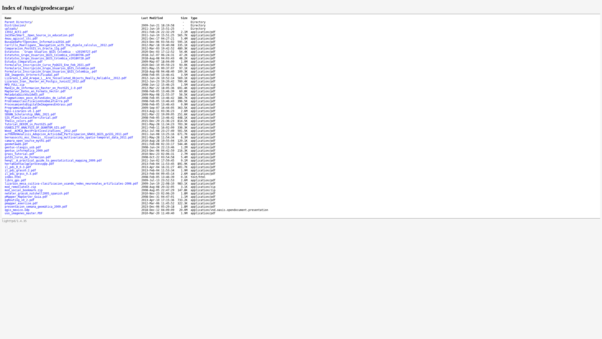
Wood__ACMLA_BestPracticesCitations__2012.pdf (41, 131)
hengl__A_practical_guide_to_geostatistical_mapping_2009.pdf (53, 160)
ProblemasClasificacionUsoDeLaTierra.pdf (37, 101)
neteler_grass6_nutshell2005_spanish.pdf (37, 193)
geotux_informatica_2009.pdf (27, 150)
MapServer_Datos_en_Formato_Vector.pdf (35, 91)
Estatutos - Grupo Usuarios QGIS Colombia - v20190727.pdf (51, 51)
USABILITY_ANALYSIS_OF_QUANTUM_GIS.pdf (35, 127)
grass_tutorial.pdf (19, 154)
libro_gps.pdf (15, 180)
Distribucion (14, 25)
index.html (13, 177)
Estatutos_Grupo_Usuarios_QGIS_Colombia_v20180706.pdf (47, 55)
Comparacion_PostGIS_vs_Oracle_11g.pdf (35, 48)
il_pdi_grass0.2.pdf (20, 170)
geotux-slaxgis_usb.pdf (23, 147)
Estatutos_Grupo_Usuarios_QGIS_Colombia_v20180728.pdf (47, 58)
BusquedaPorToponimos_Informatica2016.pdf (38, 42)
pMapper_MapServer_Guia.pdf (26, 196)
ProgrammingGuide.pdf (21, 107)
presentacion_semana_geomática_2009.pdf (36, 206)
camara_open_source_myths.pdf (28, 140)
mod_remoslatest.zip (20, 187)
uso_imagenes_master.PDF (24, 213)
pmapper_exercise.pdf (21, 203)
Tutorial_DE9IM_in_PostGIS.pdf (28, 124)
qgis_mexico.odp (17, 210)
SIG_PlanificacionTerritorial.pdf (31, 117)
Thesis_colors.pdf (19, 121)
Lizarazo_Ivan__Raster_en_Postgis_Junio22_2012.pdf (45, 81)
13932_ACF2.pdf (16, 32)
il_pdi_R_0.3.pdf (18, 167)
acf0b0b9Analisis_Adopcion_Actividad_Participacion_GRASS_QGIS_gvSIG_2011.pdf (66, 134)
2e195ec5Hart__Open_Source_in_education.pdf (39, 35)
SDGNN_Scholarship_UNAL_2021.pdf (30, 114)
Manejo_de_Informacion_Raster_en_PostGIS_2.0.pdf (43, 88)
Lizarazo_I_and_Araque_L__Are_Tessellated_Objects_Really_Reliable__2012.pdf (66, 78)
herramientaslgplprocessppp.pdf (29, 163)
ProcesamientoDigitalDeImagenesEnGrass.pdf (38, 104)
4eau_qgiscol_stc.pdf (21, 38)
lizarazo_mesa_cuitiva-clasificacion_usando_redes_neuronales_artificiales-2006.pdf (71, 183)
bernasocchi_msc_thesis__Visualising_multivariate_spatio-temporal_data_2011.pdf (69, 137)
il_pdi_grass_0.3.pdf (21, 173)
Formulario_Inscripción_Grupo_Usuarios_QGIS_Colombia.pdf (50, 68)
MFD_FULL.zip (14, 84)
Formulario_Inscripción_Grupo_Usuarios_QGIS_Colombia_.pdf (51, 71)
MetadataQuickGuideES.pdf (24, 94)
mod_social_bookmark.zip (24, 190)
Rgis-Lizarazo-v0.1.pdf (23, 111)
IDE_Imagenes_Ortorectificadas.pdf (32, 75)
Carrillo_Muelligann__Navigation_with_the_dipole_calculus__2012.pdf (59, 45)
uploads (10, 28)
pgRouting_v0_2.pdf (19, 200)
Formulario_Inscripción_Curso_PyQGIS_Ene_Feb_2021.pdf (47, 65)
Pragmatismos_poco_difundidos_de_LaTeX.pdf (38, 98)
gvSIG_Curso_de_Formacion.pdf (28, 157)
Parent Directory (18, 22)
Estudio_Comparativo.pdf (24, 61)
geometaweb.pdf (16, 144)
